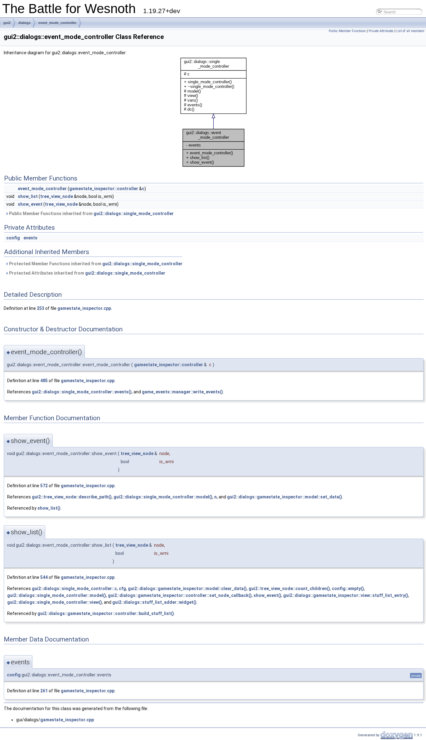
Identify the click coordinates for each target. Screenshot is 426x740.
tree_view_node (56, 196)
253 (40, 308)
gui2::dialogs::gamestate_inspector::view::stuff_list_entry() (345, 595)
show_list (28, 196)
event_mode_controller (57, 23)
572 (44, 485)
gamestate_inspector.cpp (84, 308)
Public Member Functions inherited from (91, 213)
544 (44, 577)
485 (44, 380)
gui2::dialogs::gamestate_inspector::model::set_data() (284, 496)
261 (44, 690)
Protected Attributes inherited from (86, 273)
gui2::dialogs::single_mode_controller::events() (82, 391)
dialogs (24, 23)
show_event (30, 204)
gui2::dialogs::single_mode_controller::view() (54, 602)
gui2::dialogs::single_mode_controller (134, 213)
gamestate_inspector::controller (103, 188)
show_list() (49, 508)
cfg (122, 588)
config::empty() (348, 588)
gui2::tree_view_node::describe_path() (72, 496)
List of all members (410, 31)
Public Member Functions (347, 31)
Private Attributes (381, 31)
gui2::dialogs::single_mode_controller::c (74, 588)
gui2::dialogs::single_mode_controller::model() (163, 496)
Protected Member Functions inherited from (95, 263)
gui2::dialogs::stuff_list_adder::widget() (154, 602)
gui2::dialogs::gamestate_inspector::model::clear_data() (187, 588)
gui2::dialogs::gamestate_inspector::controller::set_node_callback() (180, 595)
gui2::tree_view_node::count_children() (289, 588)
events (30, 237)
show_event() (267, 595)
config (13, 237)
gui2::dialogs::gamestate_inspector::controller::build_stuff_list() (105, 613)
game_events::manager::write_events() (182, 391)
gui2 (7, 23)
